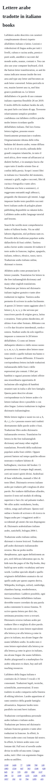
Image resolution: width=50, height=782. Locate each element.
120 (43, 765)
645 (5, 772)
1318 (6, 765)
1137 (40, 772)
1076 (43, 776)
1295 (34, 779)
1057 (6, 779)
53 (12, 776)
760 (35, 765)
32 (12, 772)
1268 (28, 765)
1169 (19, 776)
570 (18, 772)
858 (33, 772)
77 (21, 765)
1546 (36, 769)
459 (26, 772)
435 (42, 779)
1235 (27, 776)
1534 (14, 769)
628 (43, 769)
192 (13, 779)
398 (5, 776)
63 (20, 779)
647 (21, 769)
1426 (14, 765)
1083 (6, 769)
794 (26, 779)
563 (28, 769)
